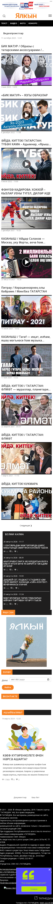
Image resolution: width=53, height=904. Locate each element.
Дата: (5, 680)
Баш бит (35, 797)
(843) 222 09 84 (46, 903)
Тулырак (34, 889)
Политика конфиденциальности (14, 883)
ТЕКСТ (4, 23)
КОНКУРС (33, 23)
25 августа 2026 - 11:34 (13, 594)
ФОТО (23, 23)
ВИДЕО (13, 23)
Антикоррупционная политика (13, 869)
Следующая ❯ (26, 525)
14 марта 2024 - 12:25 (11, 718)
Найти (8, 687)
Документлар (20, 797)
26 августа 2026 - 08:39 (13, 557)
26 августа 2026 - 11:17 (13, 541)
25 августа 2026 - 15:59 (13, 576)
